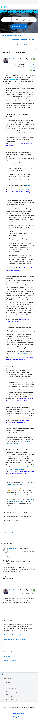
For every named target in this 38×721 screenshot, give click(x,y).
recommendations (14, 526)
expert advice (23, 524)
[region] (19, 711)
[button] (6, 533)
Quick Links (7, 679)
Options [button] (33, 39)
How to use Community (12, 635)
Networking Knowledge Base (11, 35)
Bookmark (15, 39)
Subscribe (24, 39)
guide (6, 526)
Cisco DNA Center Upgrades (12, 520)
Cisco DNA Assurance (10, 516)
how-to (18, 79)
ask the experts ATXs (12, 524)
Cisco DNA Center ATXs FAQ (14, 52)
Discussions (8, 656)
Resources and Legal (10, 688)
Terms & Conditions (11, 697)
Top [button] (2, 674)
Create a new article (19, 26)
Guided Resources (10, 661)
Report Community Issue (13, 692)
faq (29, 524)
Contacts (8, 682)
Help (7, 694)
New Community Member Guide (15, 639)
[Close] (35, 705)
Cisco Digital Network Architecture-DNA (15, 512)
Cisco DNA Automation (26, 516)
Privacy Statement (18, 713)
